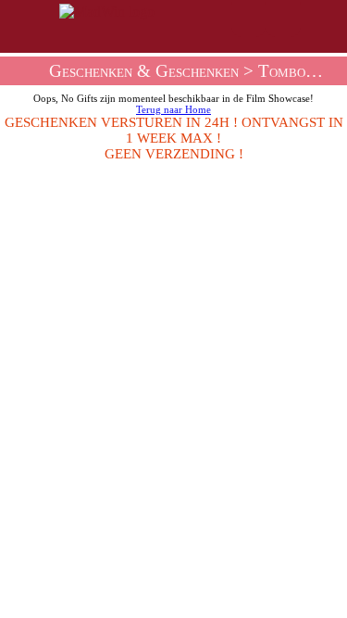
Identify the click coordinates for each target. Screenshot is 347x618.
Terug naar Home (173, 109)
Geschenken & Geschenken (144, 71)
